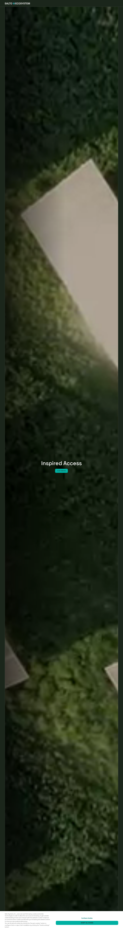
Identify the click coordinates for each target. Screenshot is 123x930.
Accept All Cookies (87, 923)
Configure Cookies (87, 918)
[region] (61, 920)
